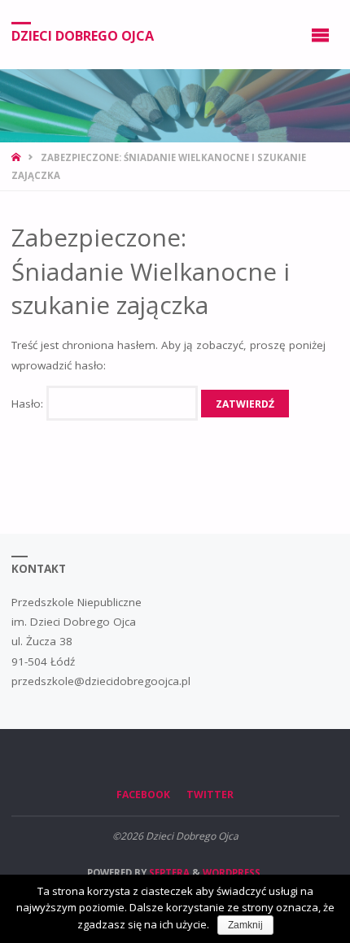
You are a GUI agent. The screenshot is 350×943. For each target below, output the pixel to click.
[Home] (17, 157)
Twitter (210, 794)
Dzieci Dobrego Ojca (82, 35)
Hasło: (28, 403)
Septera (168, 873)
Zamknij (245, 925)
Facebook (143, 794)
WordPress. (233, 873)
